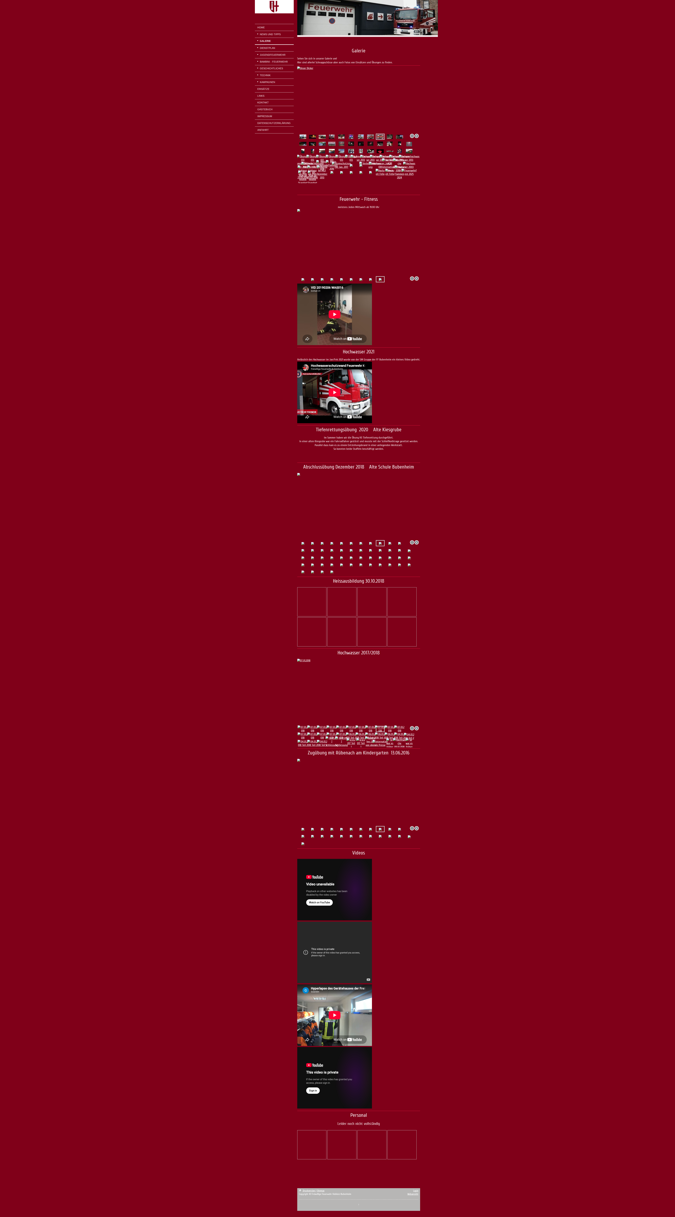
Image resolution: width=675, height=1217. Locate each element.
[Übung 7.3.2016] (341, 144)
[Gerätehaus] (303, 136)
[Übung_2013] (409, 151)
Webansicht (412, 1194)
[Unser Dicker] (370, 136)
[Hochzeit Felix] (380, 172)
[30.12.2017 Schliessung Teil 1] (332, 743)
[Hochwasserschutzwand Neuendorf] (361, 136)
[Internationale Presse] (380, 743)
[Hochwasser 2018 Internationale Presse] (390, 165)
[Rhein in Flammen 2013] (370, 151)
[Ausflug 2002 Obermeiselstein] (341, 136)
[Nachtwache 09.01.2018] (399, 743)
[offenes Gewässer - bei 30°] (322, 144)
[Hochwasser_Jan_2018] (380, 165)
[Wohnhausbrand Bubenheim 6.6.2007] (351, 151)
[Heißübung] (312, 137)
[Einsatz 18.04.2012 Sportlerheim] (390, 136)
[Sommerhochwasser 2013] (409, 158)
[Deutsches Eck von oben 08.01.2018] (370, 743)
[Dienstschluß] (399, 151)
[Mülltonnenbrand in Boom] (351, 136)
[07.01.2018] (303, 728)
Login (415, 1190)
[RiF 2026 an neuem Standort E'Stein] (303, 179)
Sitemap (320, 1190)
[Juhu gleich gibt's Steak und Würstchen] (312, 151)
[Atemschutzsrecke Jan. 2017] (341, 165)
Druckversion (309, 1190)
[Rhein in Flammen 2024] (399, 172)
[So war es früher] (389, 743)
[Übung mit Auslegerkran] (358, 99)
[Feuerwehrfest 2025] (409, 172)
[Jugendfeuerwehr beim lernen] (332, 136)
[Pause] (322, 137)
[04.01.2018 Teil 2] (399, 735)
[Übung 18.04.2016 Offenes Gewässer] (302, 151)
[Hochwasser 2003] (409, 165)
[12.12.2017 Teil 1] (351, 743)
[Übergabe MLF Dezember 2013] (322, 172)
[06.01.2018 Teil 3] (351, 735)
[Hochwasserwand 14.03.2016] (380, 144)
